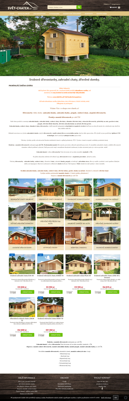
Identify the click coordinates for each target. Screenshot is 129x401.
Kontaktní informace (64, 384)
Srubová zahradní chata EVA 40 (22, 275)
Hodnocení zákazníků (72, 13)
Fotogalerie (54, 13)
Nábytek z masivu (79, 247)
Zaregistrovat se (116, 4)
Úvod (12, 13)
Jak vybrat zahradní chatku (27, 384)
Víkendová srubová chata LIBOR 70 (22, 319)
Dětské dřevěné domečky (22, 223)
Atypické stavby (50, 247)
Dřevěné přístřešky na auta (50, 222)
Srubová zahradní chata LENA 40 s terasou (107, 276)
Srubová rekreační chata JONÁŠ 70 (50, 275)
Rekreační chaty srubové (22, 199)
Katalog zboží (23, 13)
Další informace (106, 397)
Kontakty (89, 13)
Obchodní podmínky (64, 386)
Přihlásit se (107, 4)
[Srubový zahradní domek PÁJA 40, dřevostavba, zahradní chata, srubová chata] (79, 264)
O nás (64, 381)
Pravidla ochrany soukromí (64, 389)
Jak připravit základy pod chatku (26, 386)
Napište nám (102, 13)
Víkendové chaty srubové (50, 199)
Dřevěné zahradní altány (107, 223)
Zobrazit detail (27, 292)
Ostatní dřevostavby (22, 247)
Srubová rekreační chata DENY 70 (50, 318)
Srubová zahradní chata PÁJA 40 (79, 275)
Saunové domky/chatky (107, 247)
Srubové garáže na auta (79, 223)
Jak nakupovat (39, 13)
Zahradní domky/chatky (79, 199)
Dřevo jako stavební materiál (26, 381)
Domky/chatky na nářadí (107, 199)
